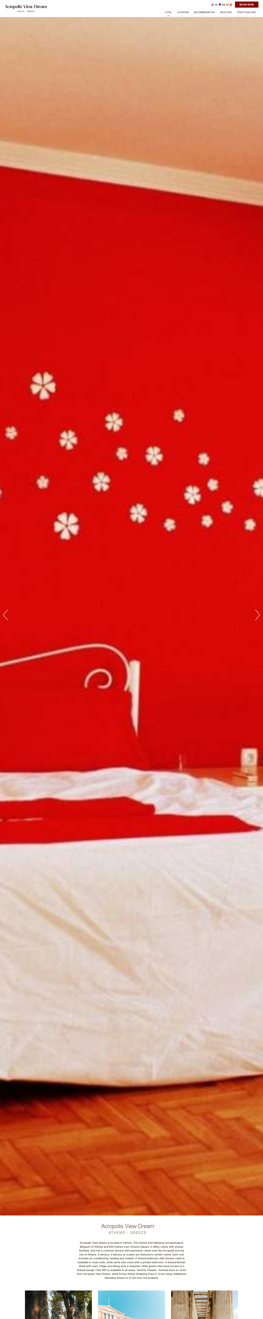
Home (168, 12)
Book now (247, 4)
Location (183, 12)
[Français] (223, 4)
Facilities (226, 12)
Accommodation (204, 12)
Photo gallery (246, 12)
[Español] (231, 4)
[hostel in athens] (26, 8)
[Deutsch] (220, 4)
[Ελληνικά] (216, 4)
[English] (212, 4)
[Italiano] (227, 4)
